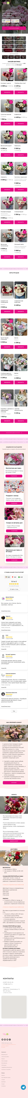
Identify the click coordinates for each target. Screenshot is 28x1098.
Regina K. (8, 616)
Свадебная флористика (6, 1067)
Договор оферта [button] (5, 1045)
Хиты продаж (4, 1060)
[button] (14, 28)
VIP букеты (3, 1065)
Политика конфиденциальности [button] (8, 1044)
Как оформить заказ (5, 1077)
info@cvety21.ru (8, 984)
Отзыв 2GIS (3, 649)
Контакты (3, 1086)
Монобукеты (4, 1063)
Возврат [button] (3, 1047)
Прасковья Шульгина (11, 692)
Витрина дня (4, 1054)
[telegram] (10, 1040)
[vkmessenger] (5, 1040)
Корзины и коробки (6, 1069)
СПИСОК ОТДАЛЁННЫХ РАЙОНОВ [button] (13, 884)
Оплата (3, 1079)
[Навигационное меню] (25, 3)
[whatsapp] (7, 1040)
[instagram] (2, 1040)
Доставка (3, 1081)
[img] (23, 1087)
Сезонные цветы (5, 1056)
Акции (2, 1083)
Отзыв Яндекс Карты (5, 610)
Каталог (3, 1058)
